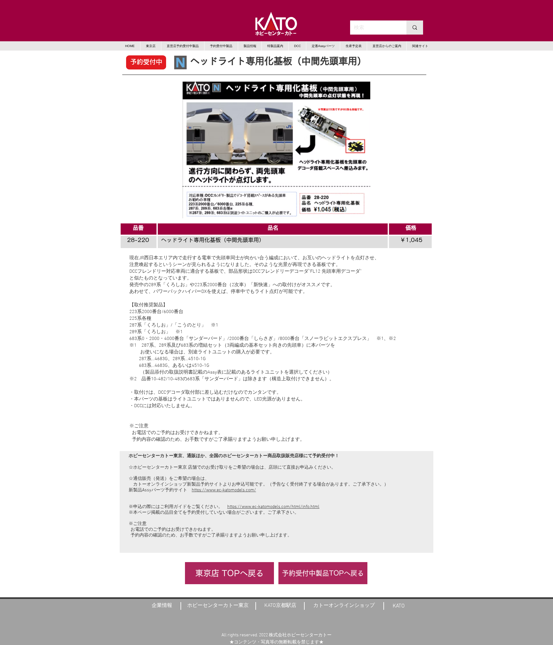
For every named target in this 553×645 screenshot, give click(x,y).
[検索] (414, 27)
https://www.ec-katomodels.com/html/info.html (273, 507)
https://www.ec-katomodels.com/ (224, 490)
